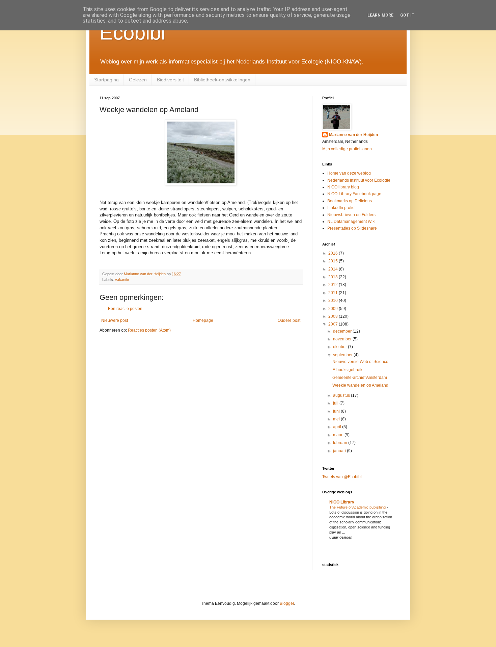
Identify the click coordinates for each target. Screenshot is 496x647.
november (343, 339)
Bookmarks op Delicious (349, 201)
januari (340, 450)
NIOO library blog (343, 187)
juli (336, 403)
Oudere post (289, 320)
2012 (333, 284)
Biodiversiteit (170, 79)
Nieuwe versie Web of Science (360, 361)
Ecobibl (132, 32)
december (343, 331)
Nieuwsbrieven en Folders (351, 214)
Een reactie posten (125, 308)
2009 (333, 308)
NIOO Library (341, 502)
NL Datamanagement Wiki (351, 221)
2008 (333, 316)
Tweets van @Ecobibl (342, 476)
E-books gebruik (347, 369)
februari (340, 442)
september (343, 355)
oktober (340, 346)
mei (337, 419)
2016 (333, 253)
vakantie (122, 280)
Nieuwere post (114, 320)
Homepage (203, 320)
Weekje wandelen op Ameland (360, 385)
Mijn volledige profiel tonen (347, 149)
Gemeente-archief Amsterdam (359, 377)
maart (339, 435)
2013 (333, 277)
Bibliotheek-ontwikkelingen (222, 79)
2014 (333, 269)
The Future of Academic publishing (358, 507)
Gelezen (138, 79)
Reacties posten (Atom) (149, 330)
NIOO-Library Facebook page (354, 193)
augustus (342, 395)
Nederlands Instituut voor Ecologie (358, 180)
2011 (333, 292)
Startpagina (106, 79)
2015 (333, 261)
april (337, 426)
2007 (333, 324)
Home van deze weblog (349, 173)
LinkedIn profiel (341, 207)
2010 (333, 300)
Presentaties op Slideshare (352, 228)
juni (337, 411)
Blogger (287, 603)
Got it (407, 15)
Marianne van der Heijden (353, 134)
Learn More (380, 15)
